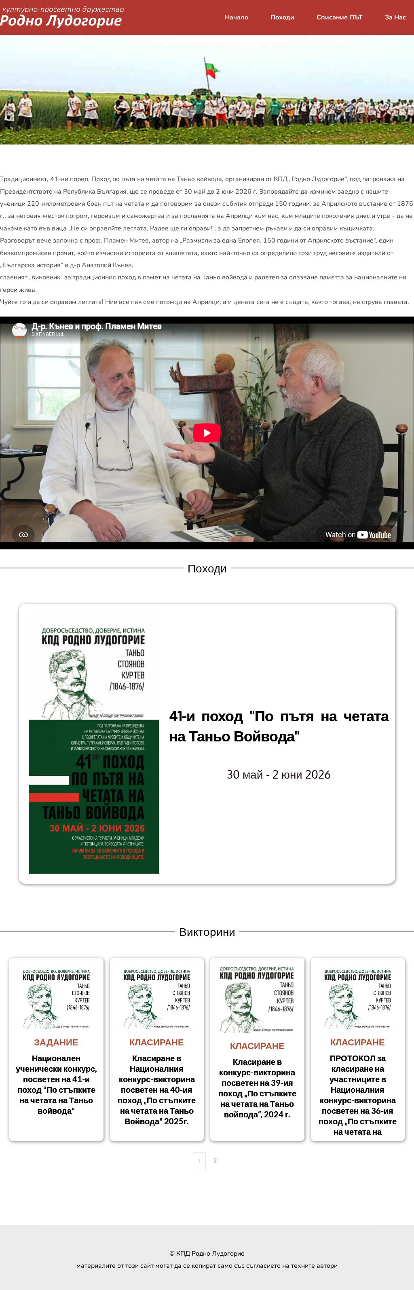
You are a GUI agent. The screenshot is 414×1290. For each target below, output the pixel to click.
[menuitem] (236, 17)
